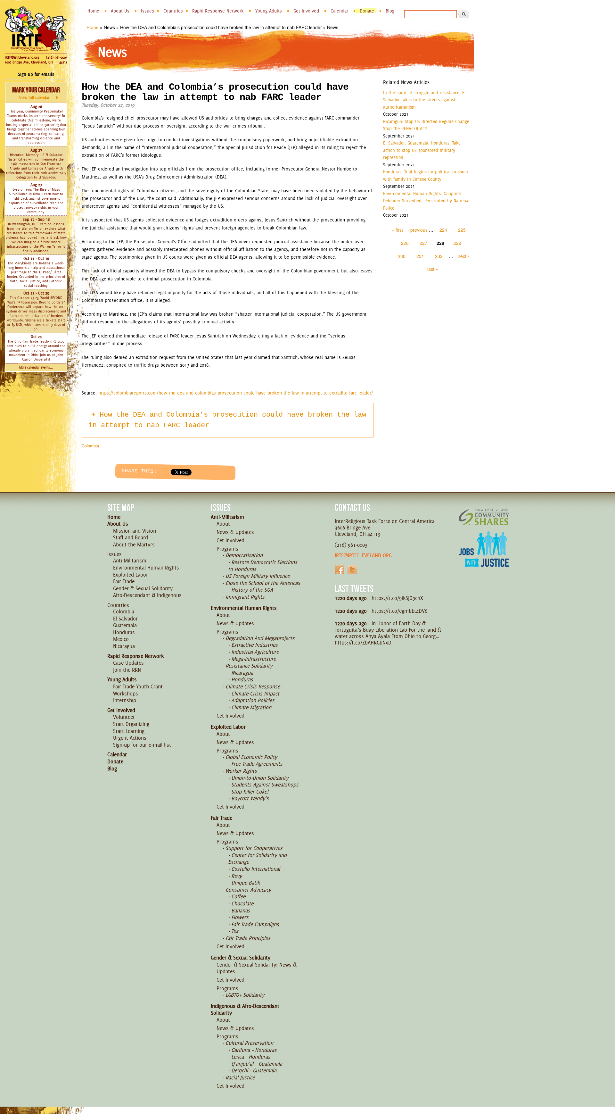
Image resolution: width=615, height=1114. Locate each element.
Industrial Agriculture (255, 652)
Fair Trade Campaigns (255, 924)
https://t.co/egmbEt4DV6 (399, 611)
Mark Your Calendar (36, 93)
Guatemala (125, 625)
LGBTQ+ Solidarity (245, 995)
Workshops (125, 693)
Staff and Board (130, 537)
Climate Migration (251, 707)
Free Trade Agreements (257, 764)
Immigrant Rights (245, 597)
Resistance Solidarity (249, 665)
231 (420, 256)
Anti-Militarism (129, 560)
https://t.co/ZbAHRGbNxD (363, 642)
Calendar (339, 11)
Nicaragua (124, 646)
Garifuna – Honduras (254, 1050)
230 (402, 256)
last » (432, 269)
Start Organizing (131, 724)
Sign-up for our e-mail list (142, 745)
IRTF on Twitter (352, 569)
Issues (147, 11)
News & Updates (235, 532)
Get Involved (306, 11)
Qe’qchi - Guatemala (253, 1070)
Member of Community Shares (484, 517)
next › (463, 256)
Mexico (121, 639)
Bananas (240, 910)
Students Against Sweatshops (265, 784)
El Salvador (125, 618)
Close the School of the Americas (263, 583)
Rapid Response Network (218, 11)
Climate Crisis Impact (255, 693)
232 (439, 256)
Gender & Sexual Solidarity (143, 588)
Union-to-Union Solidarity (259, 778)
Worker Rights (241, 771)
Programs (227, 548)
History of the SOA (252, 589)
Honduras (124, 632)
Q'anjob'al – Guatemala (256, 1063)
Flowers (240, 917)
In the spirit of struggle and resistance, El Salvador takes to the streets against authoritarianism (424, 100)
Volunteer (124, 717)
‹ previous (417, 230)
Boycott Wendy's (250, 798)
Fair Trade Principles (248, 938)
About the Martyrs (134, 544)
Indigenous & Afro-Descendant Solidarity (245, 1009)
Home (93, 11)
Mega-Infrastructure (253, 659)
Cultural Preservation (249, 1043)
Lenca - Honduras (250, 1056)
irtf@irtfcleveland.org (363, 555)
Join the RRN (127, 670)
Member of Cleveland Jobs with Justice (484, 557)
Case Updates (128, 663)
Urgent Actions (129, 738)
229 (457, 243)
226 (405, 243)
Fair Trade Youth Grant (138, 686)
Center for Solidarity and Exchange (257, 858)
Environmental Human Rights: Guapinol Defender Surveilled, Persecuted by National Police (426, 201)
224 (443, 230)
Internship (124, 700)
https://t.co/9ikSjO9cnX (397, 598)
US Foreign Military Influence (258, 576)
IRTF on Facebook (339, 569)
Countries (173, 11)
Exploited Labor (130, 574)
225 (462, 230)
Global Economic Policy (251, 757)
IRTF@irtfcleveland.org (22, 57)
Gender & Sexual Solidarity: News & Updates (257, 968)
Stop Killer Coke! (249, 791)
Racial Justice (240, 1077)
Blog (390, 11)
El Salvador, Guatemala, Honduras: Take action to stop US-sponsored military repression (422, 150)
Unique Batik (245, 882)
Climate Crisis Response (253, 686)
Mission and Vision (134, 531)
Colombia (90, 446)
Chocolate (242, 903)
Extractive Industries (254, 645)
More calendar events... (36, 367)
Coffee (238, 896)
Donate (367, 11)
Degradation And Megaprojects (260, 638)
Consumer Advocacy (248, 889)
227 (423, 243)
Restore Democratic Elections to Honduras (262, 565)
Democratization (244, 555)
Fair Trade (124, 581)
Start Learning (128, 731)
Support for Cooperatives (254, 848)
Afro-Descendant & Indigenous (147, 595)
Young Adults (268, 11)
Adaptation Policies (253, 700)
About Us (120, 11)
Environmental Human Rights (146, 567)
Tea (234, 931)
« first (397, 230)
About (223, 523)
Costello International (255, 869)
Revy (236, 876)
